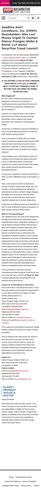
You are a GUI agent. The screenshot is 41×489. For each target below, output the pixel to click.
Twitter (29, 320)
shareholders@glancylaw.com (17, 309)
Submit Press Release (12, 481)
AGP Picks (5, 3)
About (11, 477)
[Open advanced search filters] (33, 18)
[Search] (28, 18)
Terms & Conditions (29, 481)
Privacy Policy (26, 486)
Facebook (5, 323)
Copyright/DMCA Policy (10, 486)
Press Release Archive (24, 477)
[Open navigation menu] (3, 18)
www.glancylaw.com (23, 317)
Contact (36, 486)
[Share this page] (38, 18)
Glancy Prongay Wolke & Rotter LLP (16, 58)
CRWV (4, 74)
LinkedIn (23, 320)
